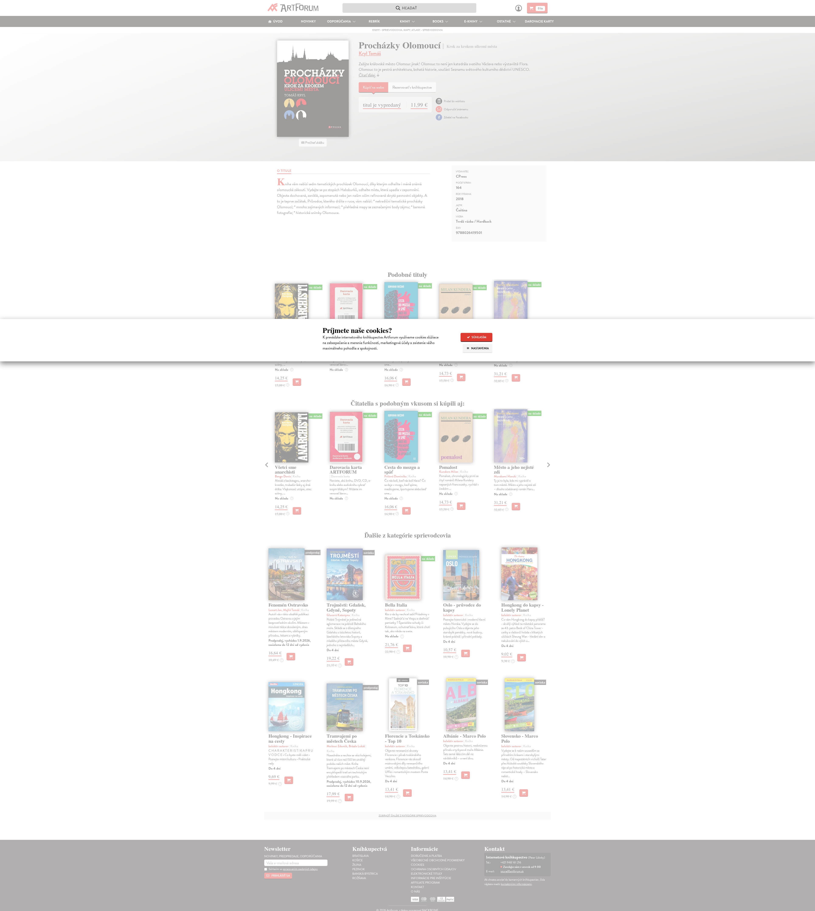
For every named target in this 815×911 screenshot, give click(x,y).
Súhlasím (478, 337)
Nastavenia (480, 348)
